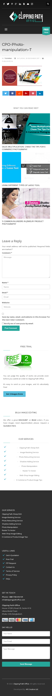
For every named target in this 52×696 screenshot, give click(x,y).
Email (5, 292)
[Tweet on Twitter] (5, 93)
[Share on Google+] (26, 93)
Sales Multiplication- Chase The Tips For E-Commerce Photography (24, 148)
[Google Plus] (16, 4)
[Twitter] (8, 4)
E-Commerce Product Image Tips (29, 480)
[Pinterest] (12, 4)
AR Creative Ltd (32, 689)
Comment (7, 253)
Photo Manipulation (29, 466)
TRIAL (46, 30)
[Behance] (24, 4)
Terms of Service (13, 571)
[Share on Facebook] (12, 93)
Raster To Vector (29, 471)
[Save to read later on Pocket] (33, 93)
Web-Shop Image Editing (29, 475)
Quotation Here (9, 426)
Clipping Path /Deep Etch (29, 448)
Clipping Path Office (21, 684)
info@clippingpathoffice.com (13, 600)
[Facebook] (4, 4)
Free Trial (9, 559)
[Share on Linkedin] (40, 93)
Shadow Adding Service (29, 461)
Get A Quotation (12, 555)
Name (5, 282)
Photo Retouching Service (29, 457)
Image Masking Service (29, 452)
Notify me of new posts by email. (19, 323)
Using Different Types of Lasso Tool (21, 185)
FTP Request (11, 563)
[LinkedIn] (20, 4)
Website (5, 302)
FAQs (8, 579)
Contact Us (10, 567)
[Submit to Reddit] (19, 93)
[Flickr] (28, 4)
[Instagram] (32, 4)
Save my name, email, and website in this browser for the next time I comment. (26, 318)
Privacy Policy (11, 575)
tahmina (8, 58)
